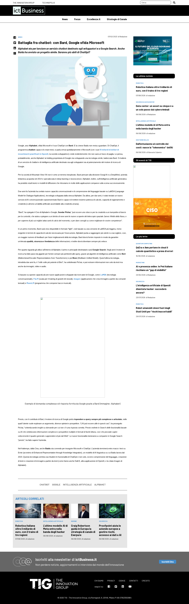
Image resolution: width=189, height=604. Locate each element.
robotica (19, 521)
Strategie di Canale (117, 19)
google (56, 484)
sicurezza (103, 521)
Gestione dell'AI (142, 140)
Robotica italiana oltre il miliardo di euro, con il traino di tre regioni (26, 530)
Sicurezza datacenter (145, 102)
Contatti (133, 580)
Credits (146, 580)
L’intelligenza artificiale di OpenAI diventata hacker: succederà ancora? (153, 289)
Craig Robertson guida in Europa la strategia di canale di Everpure (83, 530)
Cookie (122, 580)
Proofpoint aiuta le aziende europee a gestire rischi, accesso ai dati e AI (110, 530)
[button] (174, 3)
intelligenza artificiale (77, 484)
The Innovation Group (23, 2)
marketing (140, 262)
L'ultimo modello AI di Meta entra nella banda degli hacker (55, 528)
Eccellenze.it (93, 19)
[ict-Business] (29, 10)
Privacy (111, 580)
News (65, 19)
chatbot (44, 484)
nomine (74, 521)
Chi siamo (98, 580)
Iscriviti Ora (168, 561)
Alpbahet (100, 484)
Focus (77, 19)
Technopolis (48, 2)
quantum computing (144, 243)
